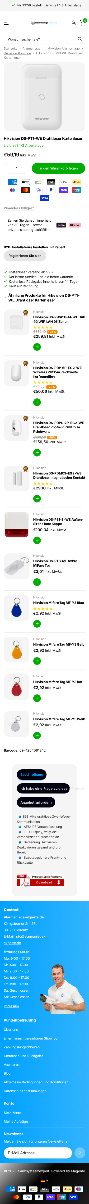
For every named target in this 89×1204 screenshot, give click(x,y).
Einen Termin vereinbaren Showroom (32, 1038)
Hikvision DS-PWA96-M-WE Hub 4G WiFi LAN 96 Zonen (59, 319)
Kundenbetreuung (20, 1020)
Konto (9, 1103)
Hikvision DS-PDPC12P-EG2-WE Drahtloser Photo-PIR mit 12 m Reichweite (58, 427)
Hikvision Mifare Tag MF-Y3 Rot (57, 682)
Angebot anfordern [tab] (36, 802)
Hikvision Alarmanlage (63, 48)
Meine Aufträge (16, 1121)
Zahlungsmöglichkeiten (22, 1047)
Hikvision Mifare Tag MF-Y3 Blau (58, 603)
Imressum (11, 1006)
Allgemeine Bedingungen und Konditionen (36, 1082)
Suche (80, 39)
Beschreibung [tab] (31, 774)
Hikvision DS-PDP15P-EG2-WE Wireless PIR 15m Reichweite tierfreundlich (57, 372)
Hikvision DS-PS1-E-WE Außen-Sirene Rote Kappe (58, 521)
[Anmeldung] (73, 22)
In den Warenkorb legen (58, 168)
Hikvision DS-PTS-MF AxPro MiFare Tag (55, 563)
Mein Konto (12, 1113)
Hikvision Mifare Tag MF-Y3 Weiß (59, 719)
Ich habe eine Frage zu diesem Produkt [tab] (45, 788)
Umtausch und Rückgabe (23, 1056)
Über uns (11, 1029)
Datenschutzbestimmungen (25, 1091)
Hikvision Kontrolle (17, 53)
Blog (7, 1073)
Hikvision (40, 312)
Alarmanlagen (32, 48)
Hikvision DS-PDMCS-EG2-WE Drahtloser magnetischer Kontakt (59, 475)
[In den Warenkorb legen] (37, 347)
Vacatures (11, 1065)
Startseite (11, 48)
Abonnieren (80, 1152)
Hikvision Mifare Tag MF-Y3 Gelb (58, 644)
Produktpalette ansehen (6, 23)
